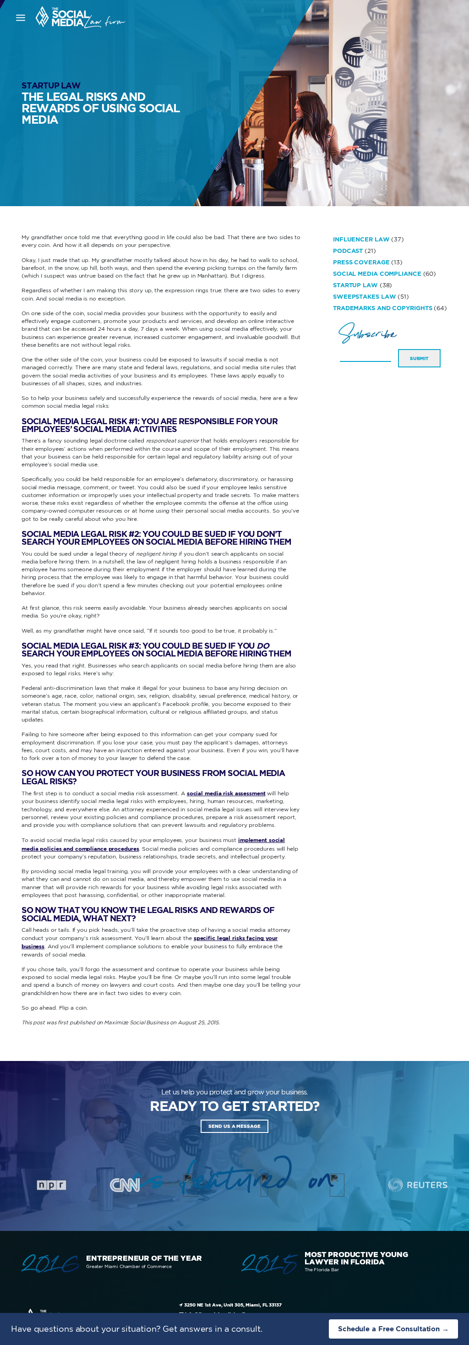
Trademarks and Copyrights (382, 308)
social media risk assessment (226, 793)
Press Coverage (361, 262)
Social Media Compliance (377, 273)
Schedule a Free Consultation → (393, 1329)
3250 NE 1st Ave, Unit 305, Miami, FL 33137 (232, 1304)
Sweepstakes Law (364, 296)
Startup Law (51, 85)
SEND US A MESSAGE (234, 1126)
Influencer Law (361, 239)
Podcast (348, 250)
